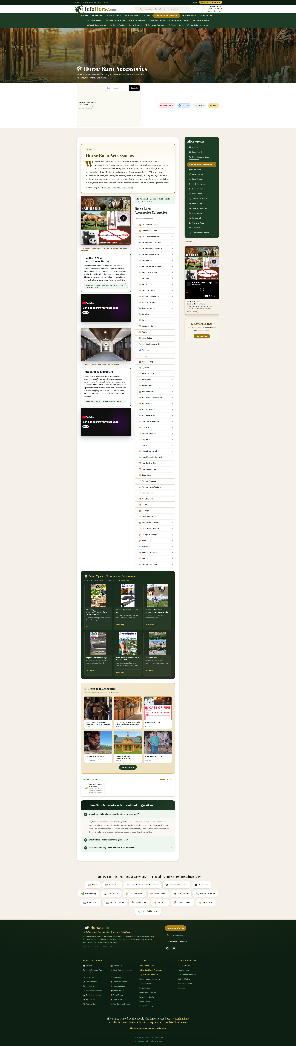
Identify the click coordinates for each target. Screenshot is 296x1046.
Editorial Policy (184, 979)
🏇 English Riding (113, 15)
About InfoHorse (184, 966)
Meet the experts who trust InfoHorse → (148, 1028)
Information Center (147, 997)
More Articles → (128, 767)
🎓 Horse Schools (157, 20)
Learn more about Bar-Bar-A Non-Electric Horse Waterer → (104, 286)
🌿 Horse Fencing (208, 15)
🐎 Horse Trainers (136, 20)
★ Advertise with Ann (210, 2)
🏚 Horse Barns (189, 15)
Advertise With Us (176, 928)
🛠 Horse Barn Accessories (166, 15)
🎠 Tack (146, 15)
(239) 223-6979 (215, 9)
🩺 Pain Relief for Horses (198, 25)
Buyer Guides (144, 988)
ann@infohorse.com (215, 11)
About (195, 2)
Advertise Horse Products (150, 970)
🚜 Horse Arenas (94, 20)
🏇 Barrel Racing (117, 25)
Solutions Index (145, 983)
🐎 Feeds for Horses (115, 20)
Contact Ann (201, 336)
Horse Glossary (145, 1001)
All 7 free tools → (165, 779)
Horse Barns (106, 188)
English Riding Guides (147, 992)
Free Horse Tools (146, 966)
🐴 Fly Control (135, 25)
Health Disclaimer (185, 983)
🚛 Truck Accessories (96, 25)
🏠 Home (84, 15)
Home (79, 63)
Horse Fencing (127, 188)
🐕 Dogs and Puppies (154, 25)
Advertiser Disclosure (187, 975)
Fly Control (117, 188)
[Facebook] (167, 948)
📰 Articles (97, 15)
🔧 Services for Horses (178, 20)
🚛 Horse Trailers (201, 20)
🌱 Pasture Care (175, 25)
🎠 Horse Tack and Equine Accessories (199, 158)
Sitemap (181, 988)
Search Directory (146, 1006)
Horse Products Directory (149, 979)
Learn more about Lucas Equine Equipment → (105, 401)
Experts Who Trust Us (148, 975)
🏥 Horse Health (132, 15)
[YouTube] (173, 948)
